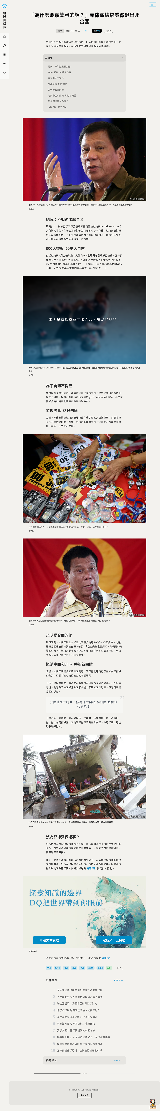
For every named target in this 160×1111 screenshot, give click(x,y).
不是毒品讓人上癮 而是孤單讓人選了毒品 (79, 996)
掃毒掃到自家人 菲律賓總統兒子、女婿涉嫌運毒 (83, 1037)
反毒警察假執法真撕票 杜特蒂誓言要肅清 (79, 1044)
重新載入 (84, 1095)
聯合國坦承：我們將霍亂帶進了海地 (77, 1003)
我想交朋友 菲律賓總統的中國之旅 (76, 1030)
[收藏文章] (86, 31)
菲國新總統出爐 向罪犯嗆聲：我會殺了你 (79, 990)
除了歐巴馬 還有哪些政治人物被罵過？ (78, 1010)
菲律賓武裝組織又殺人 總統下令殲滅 (77, 1017)
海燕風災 (91, 868)
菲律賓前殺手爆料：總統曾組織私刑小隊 (79, 1050)
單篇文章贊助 (49, 940)
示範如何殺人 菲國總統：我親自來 (76, 1023)
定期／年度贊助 (114, 940)
